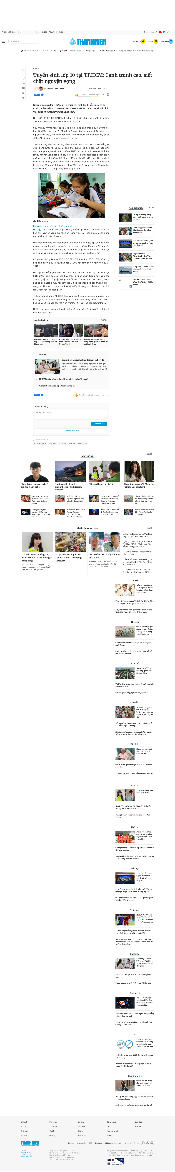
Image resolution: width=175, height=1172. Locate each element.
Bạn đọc (138, 1122)
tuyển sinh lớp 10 (40, 443)
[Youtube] (160, 32)
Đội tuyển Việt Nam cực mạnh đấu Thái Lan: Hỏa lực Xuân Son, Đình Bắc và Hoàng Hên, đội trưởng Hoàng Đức (134, 941)
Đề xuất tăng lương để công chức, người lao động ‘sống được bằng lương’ (144, 589)
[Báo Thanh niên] (30, 1143)
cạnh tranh (52, 443)
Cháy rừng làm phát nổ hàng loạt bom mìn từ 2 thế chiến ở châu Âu (134, 652)
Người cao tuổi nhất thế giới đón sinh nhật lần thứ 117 (144, 751)
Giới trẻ (73, 51)
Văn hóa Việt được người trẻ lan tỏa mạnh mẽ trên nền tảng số (144, 877)
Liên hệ (60, 32)
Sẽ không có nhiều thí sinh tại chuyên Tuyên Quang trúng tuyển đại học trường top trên (133, 890)
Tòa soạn (98, 1143)
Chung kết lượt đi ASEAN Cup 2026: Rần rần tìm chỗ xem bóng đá (134, 849)
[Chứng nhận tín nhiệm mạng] (115, 1162)
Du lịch (88, 51)
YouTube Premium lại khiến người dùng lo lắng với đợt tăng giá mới (134, 1015)
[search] (23, 41)
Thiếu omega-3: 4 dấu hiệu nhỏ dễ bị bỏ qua (133, 983)
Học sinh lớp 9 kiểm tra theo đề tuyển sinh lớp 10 (83, 360)
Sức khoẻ (53, 1126)
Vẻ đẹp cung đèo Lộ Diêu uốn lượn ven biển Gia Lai (134, 774)
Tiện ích (52, 32)
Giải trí (102, 51)
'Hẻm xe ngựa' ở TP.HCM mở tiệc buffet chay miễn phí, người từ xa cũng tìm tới (145, 712)
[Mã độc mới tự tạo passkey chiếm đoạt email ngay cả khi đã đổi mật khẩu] (125, 1003)
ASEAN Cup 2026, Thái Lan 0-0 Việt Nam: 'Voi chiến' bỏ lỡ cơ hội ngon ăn (144, 918)
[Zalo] (171, 32)
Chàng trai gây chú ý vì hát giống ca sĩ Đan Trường (132, 816)
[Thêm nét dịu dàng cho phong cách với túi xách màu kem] (125, 1085)
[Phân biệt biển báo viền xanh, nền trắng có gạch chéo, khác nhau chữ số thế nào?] (125, 1044)
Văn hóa (95, 51)
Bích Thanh (48, 89)
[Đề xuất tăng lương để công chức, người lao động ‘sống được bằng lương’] (125, 590)
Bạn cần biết (42, 32)
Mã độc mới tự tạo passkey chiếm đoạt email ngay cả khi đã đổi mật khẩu (144, 1001)
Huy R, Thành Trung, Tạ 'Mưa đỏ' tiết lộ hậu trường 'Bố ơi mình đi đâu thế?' (133, 807)
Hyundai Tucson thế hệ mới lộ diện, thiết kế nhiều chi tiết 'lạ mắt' (133, 1065)
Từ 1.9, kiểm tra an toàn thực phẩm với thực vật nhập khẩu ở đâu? (134, 685)
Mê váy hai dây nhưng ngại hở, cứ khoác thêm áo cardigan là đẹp (134, 1097)
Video (129, 51)
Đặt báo (71, 1143)
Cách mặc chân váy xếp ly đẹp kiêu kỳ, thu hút (133, 1105)
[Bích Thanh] (36, 88)
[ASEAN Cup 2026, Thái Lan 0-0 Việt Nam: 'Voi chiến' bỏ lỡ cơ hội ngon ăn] (125, 919)
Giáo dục (80, 51)
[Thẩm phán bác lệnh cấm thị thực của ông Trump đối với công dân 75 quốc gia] (125, 632)
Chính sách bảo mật (113, 1143)
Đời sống (57, 51)
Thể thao (109, 51)
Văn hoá (81, 1126)
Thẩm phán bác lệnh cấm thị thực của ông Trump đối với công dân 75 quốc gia (144, 630)
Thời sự (35, 51)
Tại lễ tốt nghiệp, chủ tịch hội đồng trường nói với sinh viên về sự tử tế (134, 899)
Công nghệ (118, 51)
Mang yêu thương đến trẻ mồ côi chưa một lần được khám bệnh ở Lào (144, 835)
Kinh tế (50, 51)
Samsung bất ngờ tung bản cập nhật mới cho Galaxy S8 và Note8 (133, 1023)
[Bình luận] (23, 88)
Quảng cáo (81, 1143)
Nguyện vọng (82, 443)
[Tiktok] (168, 32)
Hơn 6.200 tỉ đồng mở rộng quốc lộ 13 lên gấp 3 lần (144, 670)
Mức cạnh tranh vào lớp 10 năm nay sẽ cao (54, 226)
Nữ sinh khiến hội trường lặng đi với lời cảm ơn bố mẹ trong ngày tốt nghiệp (134, 857)
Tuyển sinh (63, 443)
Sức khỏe (65, 51)
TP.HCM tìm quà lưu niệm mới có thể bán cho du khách (133, 766)
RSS (90, 1143)
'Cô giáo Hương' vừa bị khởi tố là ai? (144, 791)
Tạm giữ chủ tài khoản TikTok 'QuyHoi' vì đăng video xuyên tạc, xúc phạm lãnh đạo (134, 602)
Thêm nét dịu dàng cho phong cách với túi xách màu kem (144, 1083)
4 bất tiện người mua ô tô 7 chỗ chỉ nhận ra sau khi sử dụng (134, 1056)
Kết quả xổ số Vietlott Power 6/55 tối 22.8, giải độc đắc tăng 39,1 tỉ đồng (133, 724)
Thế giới (42, 51)
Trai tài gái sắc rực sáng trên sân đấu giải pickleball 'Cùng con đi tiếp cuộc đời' (133, 932)
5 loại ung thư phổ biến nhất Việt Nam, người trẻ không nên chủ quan (144, 962)
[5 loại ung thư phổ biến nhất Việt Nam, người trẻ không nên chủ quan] (125, 963)
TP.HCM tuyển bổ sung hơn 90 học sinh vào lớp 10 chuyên (64, 379)
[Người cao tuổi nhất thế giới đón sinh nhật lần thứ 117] (125, 754)
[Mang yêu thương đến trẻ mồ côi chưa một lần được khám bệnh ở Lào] (125, 837)
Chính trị (27, 51)
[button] (23, 70)
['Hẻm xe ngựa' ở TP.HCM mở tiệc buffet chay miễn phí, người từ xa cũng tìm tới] (125, 712)
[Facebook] (164, 32)
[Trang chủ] (22, 51)
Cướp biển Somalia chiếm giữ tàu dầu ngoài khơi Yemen (133, 644)
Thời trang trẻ (147, 51)
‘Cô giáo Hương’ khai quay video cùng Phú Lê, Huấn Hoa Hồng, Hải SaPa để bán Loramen (133, 611)
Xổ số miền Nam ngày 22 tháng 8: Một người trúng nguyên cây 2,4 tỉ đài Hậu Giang (133, 733)
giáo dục (72, 443)
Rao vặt (138, 1126)
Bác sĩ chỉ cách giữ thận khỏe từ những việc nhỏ (133, 975)
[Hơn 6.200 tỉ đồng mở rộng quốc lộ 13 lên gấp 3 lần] (125, 673)
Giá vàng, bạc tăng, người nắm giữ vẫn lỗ (131, 693)
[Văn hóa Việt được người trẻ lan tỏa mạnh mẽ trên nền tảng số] (125, 878)
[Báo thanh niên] (87, 41)
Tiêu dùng (137, 51)
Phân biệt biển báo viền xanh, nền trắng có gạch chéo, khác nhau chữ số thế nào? (144, 1042)
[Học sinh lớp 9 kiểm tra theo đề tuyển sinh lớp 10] (47, 366)
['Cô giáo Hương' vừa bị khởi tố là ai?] (125, 795)
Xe (125, 51)
